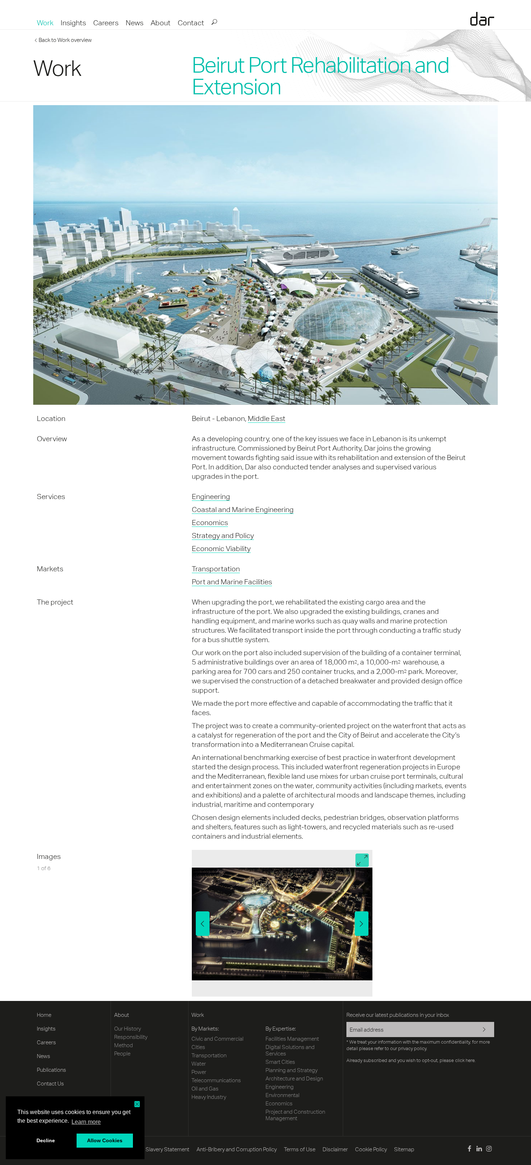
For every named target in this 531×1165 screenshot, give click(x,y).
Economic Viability (221, 548)
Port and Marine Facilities (232, 581)
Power (198, 1072)
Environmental (282, 1095)
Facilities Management (292, 1039)
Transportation (216, 568)
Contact (191, 22)
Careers (105, 22)
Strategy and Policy (223, 535)
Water (198, 1064)
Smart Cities (280, 1062)
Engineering (211, 496)
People (122, 1053)
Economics (210, 522)
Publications (51, 1070)
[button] (137, 1104)
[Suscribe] (479, 1030)
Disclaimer (335, 1149)
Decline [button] (45, 1140)
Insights (73, 22)
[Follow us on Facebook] (469, 1149)
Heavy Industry (208, 1097)
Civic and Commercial (217, 1039)
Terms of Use (299, 1149)
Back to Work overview (65, 40)
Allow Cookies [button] (104, 1140)
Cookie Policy (371, 1149)
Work (45, 22)
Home (44, 1015)
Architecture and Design (294, 1078)
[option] (282, 923)
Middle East (266, 418)
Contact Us (50, 1083)
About (160, 22)
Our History (127, 1029)
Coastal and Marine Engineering (243, 509)
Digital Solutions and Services (290, 1050)
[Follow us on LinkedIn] (479, 1149)
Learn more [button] (86, 1122)
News (134, 22)
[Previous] (202, 923)
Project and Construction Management (295, 1115)
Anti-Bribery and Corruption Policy (237, 1149)
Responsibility (130, 1037)
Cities (198, 1047)
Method (123, 1045)
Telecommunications (216, 1080)
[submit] (214, 21)
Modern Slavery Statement (157, 1149)
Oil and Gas (205, 1089)
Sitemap (404, 1149)
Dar (482, 19)
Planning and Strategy (292, 1070)
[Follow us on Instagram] (488, 1149)
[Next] (361, 923)
